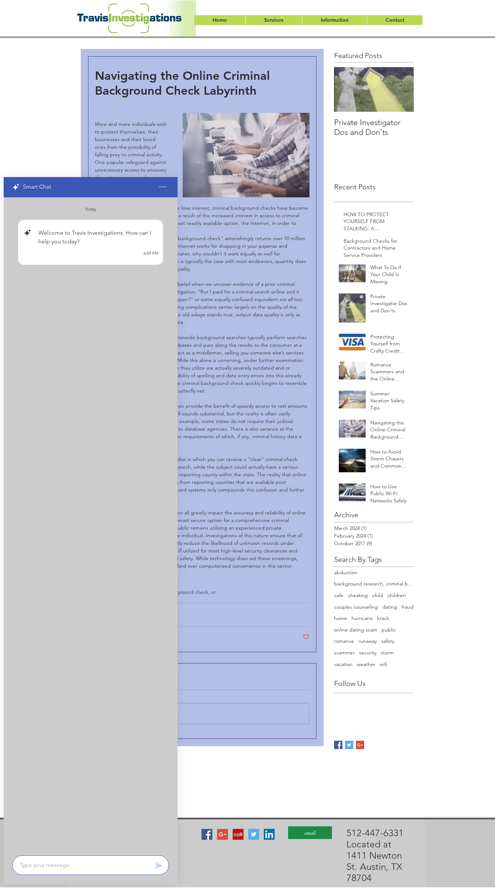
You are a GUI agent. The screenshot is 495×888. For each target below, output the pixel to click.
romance (344, 641)
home (340, 618)
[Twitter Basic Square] (349, 745)
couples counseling (356, 607)
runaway (367, 641)
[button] (273, 20)
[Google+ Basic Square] (360, 745)
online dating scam (355, 629)
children (396, 595)
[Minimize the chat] (163, 187)
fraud (407, 607)
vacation (343, 664)
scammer (344, 652)
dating (389, 607)
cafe (339, 595)
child (377, 595)
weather (366, 664)
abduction (345, 572)
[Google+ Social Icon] (222, 834)
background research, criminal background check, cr (374, 583)
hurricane (362, 618)
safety (387, 641)
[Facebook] (206, 834)
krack (383, 618)
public (389, 629)
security (368, 652)
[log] (91, 524)
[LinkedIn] (269, 834)
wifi (383, 664)
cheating (358, 595)
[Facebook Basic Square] (338, 745)
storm (387, 652)
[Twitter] (253, 834)
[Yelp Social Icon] (238, 834)
